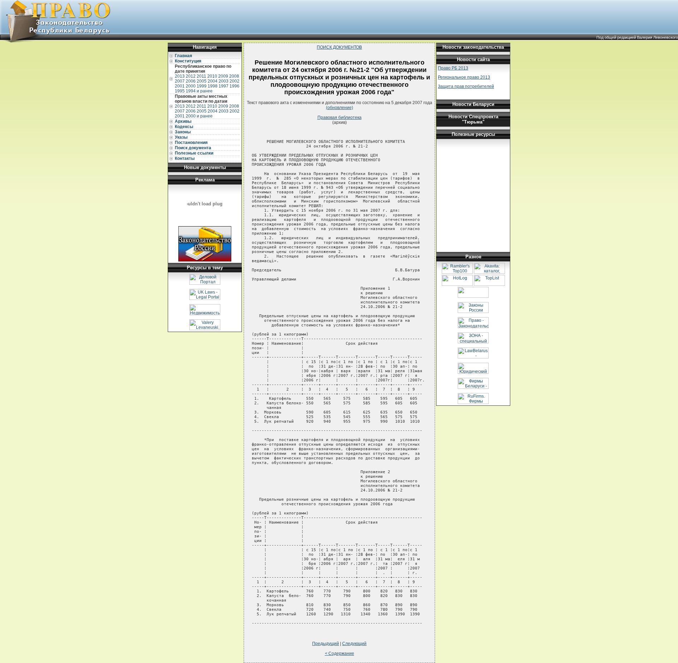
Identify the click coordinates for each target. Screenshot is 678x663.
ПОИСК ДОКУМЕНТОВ (339, 47)
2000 (191, 86)
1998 (213, 86)
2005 (202, 81)
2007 (180, 81)
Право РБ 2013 (453, 68)
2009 (223, 76)
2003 (223, 81)
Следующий (354, 643)
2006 (191, 81)
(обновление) (339, 107)
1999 (202, 86)
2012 (191, 76)
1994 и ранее (199, 91)
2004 (213, 81)
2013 (180, 76)
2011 (201, 76)
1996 (234, 86)
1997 (223, 86)
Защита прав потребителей (466, 86)
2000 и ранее (199, 116)
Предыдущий (325, 643)
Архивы (183, 121)
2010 (212, 76)
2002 (234, 81)
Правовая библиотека (339, 117)
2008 (234, 76)
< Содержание (339, 653)
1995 (180, 91)
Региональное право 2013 (464, 77)
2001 (180, 86)
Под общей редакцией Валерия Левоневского (637, 37)
